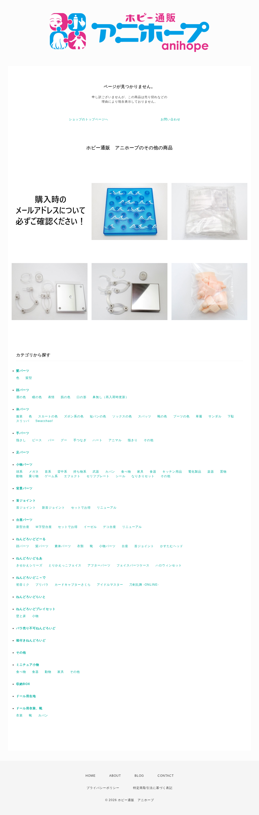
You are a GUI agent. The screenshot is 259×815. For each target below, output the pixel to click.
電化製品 (194, 471)
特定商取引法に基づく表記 (152, 788)
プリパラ (42, 584)
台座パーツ (24, 520)
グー (64, 440)
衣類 (80, 546)
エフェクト (72, 476)
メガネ (34, 471)
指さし (21, 440)
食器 (153, 471)
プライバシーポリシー (103, 788)
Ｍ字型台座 (43, 527)
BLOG (139, 775)
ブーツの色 (181, 416)
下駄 (231, 416)
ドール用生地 (26, 696)
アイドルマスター (110, 584)
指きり (133, 440)
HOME (90, 775)
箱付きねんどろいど (31, 640)
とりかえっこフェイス (65, 565)
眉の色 (21, 397)
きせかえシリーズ (29, 565)
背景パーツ (24, 488)
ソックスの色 (122, 416)
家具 (140, 471)
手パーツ (22, 433)
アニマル (115, 440)
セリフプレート (98, 476)
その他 (149, 440)
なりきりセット (143, 476)
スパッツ (144, 416)
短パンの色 (98, 416)
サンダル (215, 416)
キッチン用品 (172, 471)
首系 (48, 471)
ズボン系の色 (74, 416)
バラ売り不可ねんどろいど (36, 628)
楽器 (210, 471)
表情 (51, 397)
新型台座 (22, 527)
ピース (37, 440)
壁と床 (21, 616)
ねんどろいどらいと (31, 597)
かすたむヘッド (171, 546)
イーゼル (90, 527)
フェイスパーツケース (133, 565)
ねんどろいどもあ (29, 558)
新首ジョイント (53, 507)
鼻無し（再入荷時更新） (111, 397)
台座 (125, 546)
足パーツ (22, 452)
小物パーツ (24, 464)
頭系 (19, 471)
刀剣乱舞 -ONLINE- (144, 584)
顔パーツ (22, 390)
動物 (19, 476)
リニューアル (107, 507)
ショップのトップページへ (88, 119)
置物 (223, 471)
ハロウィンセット (169, 565)
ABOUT (115, 775)
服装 (19, 416)
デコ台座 (109, 527)
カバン (110, 471)
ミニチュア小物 (27, 664)
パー (51, 440)
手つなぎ (80, 440)
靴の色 (162, 416)
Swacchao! (44, 421)
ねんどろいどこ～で (31, 577)
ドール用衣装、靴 (29, 708)
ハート (97, 440)
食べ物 (126, 471)
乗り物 (34, 476)
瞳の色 (37, 397)
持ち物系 (80, 471)
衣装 (19, 715)
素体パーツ (63, 546)
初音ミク (22, 584)
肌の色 (66, 397)
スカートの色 (48, 416)
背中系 (62, 471)
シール (120, 476)
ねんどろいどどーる (31, 539)
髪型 (29, 378)
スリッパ (22, 421)
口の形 (82, 397)
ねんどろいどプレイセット (36, 609)
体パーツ (22, 409)
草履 (199, 416)
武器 (96, 471)
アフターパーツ (99, 565)
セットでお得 (81, 507)
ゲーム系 (51, 476)
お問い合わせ (170, 119)
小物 (35, 616)
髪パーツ (22, 371)
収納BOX (23, 684)
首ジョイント (26, 500)
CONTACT (166, 775)
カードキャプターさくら (73, 584)
